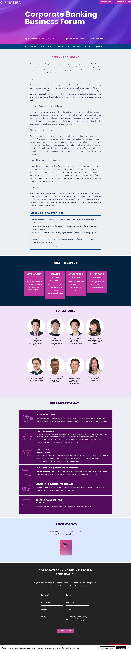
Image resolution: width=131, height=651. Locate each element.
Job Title (68, 609)
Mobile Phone (70, 602)
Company (44, 609)
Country (43, 616)
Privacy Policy (76, 648)
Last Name (69, 595)
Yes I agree (121, 648)
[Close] (129, 647)
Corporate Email (46, 602)
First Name (44, 595)
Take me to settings (107, 648)
